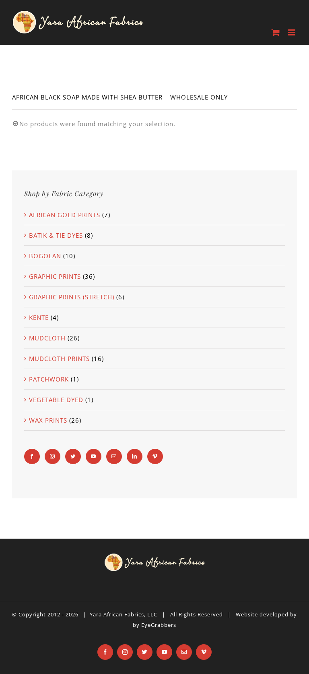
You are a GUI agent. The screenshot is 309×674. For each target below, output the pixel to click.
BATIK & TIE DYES (56, 235)
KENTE (39, 317)
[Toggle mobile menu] (292, 32)
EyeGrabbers (158, 624)
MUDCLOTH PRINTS (59, 359)
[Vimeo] (155, 456)
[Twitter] (73, 456)
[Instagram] (52, 456)
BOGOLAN (45, 256)
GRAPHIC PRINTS (55, 276)
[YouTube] (93, 456)
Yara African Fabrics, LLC (123, 614)
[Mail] (114, 456)
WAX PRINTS (48, 420)
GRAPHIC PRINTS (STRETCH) (71, 297)
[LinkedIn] (134, 456)
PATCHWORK (49, 379)
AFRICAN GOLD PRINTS (64, 215)
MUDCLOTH (47, 338)
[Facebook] (32, 456)
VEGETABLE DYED (56, 400)
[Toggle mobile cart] (276, 32)
